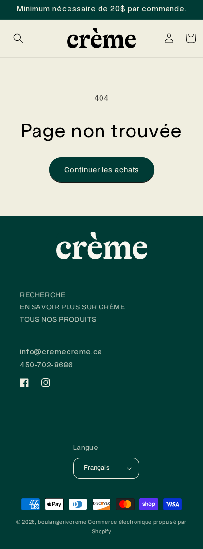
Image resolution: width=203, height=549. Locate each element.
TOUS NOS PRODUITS (58, 319)
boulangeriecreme (62, 522)
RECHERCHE (42, 295)
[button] (18, 38)
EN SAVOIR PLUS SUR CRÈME (72, 307)
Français (97, 467)
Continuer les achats (101, 170)
